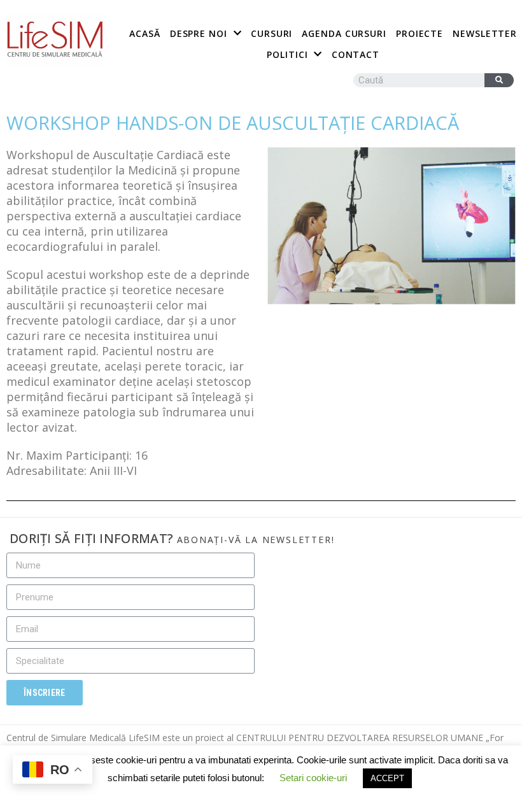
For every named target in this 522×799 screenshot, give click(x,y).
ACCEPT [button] (387, 778)
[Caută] (499, 80)
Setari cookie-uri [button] (313, 777)
